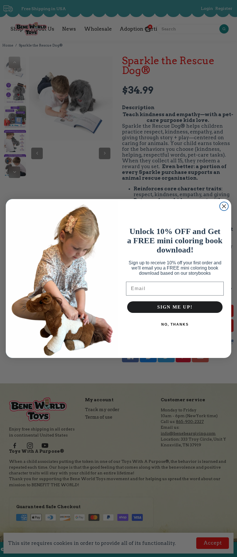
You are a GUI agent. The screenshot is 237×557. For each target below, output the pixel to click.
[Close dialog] (224, 206)
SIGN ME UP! (174, 307)
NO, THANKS (175, 324)
